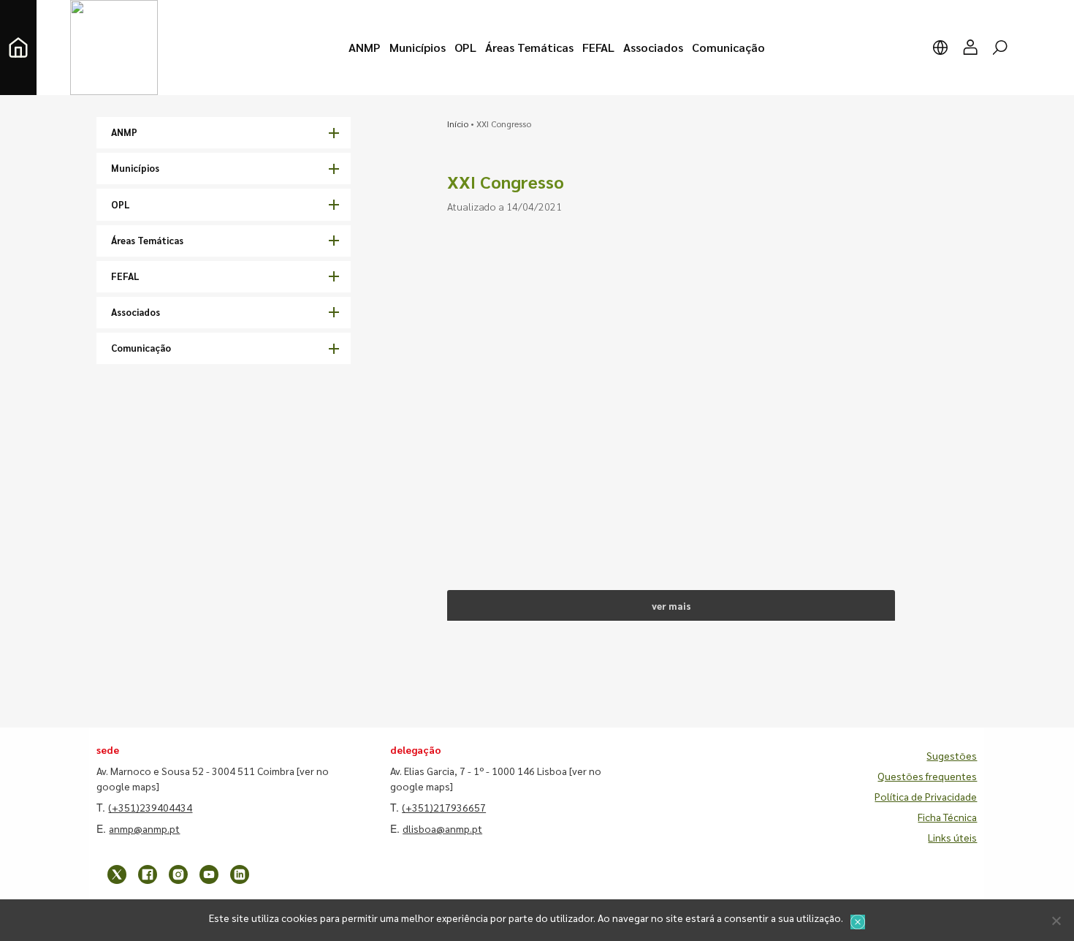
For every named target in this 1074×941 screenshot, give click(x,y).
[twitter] (116, 874)
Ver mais (671, 606)
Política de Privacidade (926, 796)
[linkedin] (239, 874)
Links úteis (952, 837)
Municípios (135, 168)
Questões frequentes (927, 775)
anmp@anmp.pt (144, 828)
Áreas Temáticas (147, 240)
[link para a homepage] (18, 47)
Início (457, 123)
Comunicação (141, 347)
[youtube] (208, 874)
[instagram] (178, 874)
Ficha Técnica (947, 816)
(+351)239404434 (150, 807)
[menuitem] (365, 47)
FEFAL (125, 276)
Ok (857, 922)
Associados (135, 312)
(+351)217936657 (444, 807)
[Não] (1055, 920)
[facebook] (147, 874)
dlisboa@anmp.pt (442, 828)
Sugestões (951, 755)
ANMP (124, 132)
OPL (120, 204)
